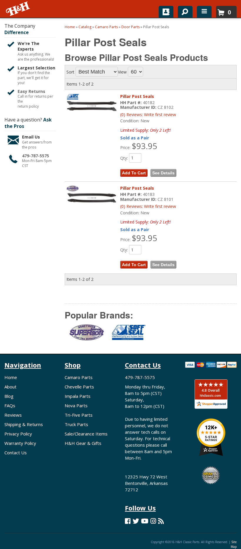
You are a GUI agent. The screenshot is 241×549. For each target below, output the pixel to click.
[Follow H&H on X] (136, 521)
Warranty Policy (20, 443)
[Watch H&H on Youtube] (144, 521)
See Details (163, 173)
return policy (28, 106)
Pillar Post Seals (137, 96)
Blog (9, 396)
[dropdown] (204, 12)
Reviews (13, 415)
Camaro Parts (79, 377)
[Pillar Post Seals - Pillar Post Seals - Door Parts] (91, 106)
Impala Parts (78, 396)
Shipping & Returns (23, 424)
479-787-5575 (35, 155)
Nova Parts (76, 405)
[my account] (166, 12)
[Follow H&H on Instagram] (153, 521)
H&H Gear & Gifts (83, 443)
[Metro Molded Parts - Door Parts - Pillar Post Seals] (85, 336)
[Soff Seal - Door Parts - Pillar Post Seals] (127, 336)
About (10, 387)
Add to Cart (134, 173)
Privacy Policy (18, 434)
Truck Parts (76, 424)
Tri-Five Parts (79, 415)
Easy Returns (31, 91)
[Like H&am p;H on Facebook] (127, 521)
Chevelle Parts (79, 387)
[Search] (183, 10)
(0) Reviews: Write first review (148, 114)
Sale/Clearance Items (86, 434)
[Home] (18, 8)
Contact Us (15, 452)
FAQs (9, 405)
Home (10, 377)
